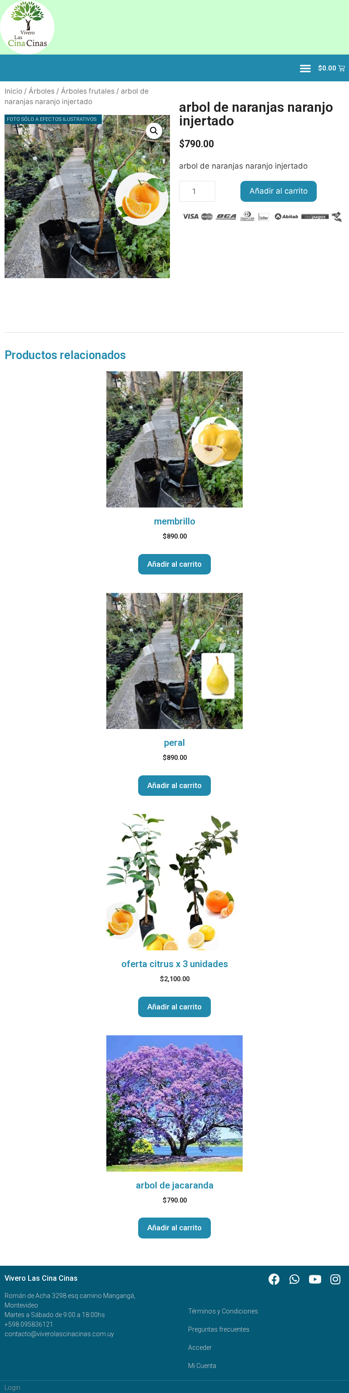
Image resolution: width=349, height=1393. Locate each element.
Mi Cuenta (202, 1365)
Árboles (42, 91)
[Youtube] (315, 1279)
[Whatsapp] (294, 1279)
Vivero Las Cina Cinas (41, 1278)
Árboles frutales (88, 91)
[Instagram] (335, 1279)
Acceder (200, 1347)
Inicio (13, 91)
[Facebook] (274, 1279)
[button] (305, 68)
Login (12, 1387)
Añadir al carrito (278, 190)
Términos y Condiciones (223, 1311)
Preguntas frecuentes (218, 1329)
